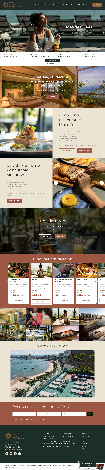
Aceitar (96, 466)
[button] (3, 31)
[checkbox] (42, 420)
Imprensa (66, 446)
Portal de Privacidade (69, 443)
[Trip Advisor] (19, 453)
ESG (64, 439)
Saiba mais (19, 300)
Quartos (47, 5)
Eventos (65, 5)
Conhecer (45, 236)
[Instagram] (11, 453)
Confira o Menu (67, 150)
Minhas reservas (52, 63)
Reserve (97, 4)
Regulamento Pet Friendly (70, 436)
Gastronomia (57, 5)
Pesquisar (52, 60)
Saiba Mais (52, 96)
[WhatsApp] (6, 453)
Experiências (39, 5)
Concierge (86, 5)
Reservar (60, 236)
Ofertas (73, 5)
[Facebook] (15, 453)
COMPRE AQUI (84, 150)
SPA (79, 5)
